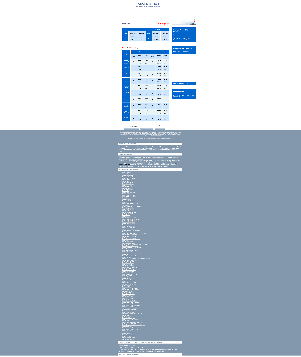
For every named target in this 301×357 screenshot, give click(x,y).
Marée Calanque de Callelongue (131, 305)
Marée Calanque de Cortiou (130, 319)
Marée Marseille (126, 315)
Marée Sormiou (126, 320)
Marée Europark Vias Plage (130, 178)
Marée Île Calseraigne (128, 318)
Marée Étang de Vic (127, 205)
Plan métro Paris (142, 138)
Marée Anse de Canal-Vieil (129, 256)
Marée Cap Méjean (127, 278)
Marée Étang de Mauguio (129, 217)
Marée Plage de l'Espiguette (130, 224)
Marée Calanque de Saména (130, 303)
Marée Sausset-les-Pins (129, 270)
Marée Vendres (126, 172)
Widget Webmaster (131, 138)
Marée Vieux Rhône (127, 241)
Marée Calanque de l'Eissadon (130, 327)
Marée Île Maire (126, 299)
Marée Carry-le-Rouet (128, 271)
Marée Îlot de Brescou (128, 184)
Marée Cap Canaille (127, 336)
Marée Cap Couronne (128, 265)
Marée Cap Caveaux (128, 291)
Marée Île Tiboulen (127, 298)
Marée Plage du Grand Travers (130, 219)
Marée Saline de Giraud (129, 243)
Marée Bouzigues (127, 193)
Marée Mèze (125, 191)
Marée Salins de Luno (128, 182)
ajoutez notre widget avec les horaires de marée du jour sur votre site (183, 95)
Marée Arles (125, 240)
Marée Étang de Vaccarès (129, 234)
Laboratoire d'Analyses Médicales (167, 138)
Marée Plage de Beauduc (129, 236)
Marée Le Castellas (127, 188)
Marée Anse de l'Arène (128, 335)
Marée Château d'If (127, 296)
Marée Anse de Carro (128, 261)
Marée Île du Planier (127, 280)
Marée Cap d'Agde (127, 185)
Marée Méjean (126, 277)
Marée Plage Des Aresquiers (130, 203)
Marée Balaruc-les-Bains (129, 196)
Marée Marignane (127, 275)
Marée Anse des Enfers (128, 326)
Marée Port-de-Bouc (127, 253)
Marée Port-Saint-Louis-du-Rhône (131, 247)
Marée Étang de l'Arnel (128, 209)
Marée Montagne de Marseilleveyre (132, 313)
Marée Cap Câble (127, 330)
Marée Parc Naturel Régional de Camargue (134, 233)
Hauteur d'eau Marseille (182, 49)
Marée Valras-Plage (127, 175)
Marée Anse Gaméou (128, 339)
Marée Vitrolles (126, 285)
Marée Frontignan (127, 199)
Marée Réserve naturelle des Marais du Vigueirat (135, 244)
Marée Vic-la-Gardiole (128, 201)
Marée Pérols (126, 215)
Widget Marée (178, 91)
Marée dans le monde (150, 138)
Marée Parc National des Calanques (132, 322)
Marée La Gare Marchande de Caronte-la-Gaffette (136, 258)
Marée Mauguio (126, 216)
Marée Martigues (127, 264)
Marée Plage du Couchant (129, 220)
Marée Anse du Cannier (128, 337)
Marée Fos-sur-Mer (127, 251)
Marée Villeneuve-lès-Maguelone (131, 206)
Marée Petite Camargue (129, 229)
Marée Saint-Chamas (128, 263)
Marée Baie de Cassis (128, 332)
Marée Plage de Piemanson (130, 246)
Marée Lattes (125, 210)
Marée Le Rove (126, 287)
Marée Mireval (126, 202)
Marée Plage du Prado (128, 312)
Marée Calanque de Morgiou (130, 323)
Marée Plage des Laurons (129, 260)
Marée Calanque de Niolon (129, 288)
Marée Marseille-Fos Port (129, 309)
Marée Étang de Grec (128, 213)
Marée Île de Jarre (127, 311)
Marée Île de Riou (127, 316)
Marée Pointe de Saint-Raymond (131, 239)
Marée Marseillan (127, 186)
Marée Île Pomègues (128, 292)
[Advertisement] (150, 12)
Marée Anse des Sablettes (129, 308)
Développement (157, 138)
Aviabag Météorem (158, 125)
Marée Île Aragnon (127, 268)
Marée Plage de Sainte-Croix (130, 267)
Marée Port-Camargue (128, 226)
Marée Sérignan (126, 174)
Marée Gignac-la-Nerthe (129, 282)
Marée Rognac (126, 281)
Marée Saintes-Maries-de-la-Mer (131, 230)
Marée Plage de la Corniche (130, 195)
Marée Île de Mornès (128, 232)
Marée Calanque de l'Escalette (130, 302)
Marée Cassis (126, 333)
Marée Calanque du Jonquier (130, 284)
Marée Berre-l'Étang (127, 272)
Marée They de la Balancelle (130, 250)
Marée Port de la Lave (128, 294)
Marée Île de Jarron (127, 306)
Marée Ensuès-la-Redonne (129, 274)
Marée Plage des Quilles (129, 192)
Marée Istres (125, 254)
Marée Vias (125, 179)
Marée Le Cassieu (127, 237)
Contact (137, 138)
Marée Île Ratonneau (128, 295)
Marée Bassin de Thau (128, 189)
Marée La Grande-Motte (128, 222)
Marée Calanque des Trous (129, 301)
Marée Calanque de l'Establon (130, 289)
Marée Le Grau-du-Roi (128, 227)
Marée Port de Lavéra (128, 257)
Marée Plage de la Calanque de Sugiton (133, 325)
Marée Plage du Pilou (128, 208)
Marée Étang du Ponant (128, 223)
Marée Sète (125, 198)
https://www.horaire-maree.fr (156, 135)
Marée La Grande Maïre (128, 177)
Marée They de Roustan (129, 248)
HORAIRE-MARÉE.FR (149, 3)
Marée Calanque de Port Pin (130, 329)
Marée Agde (125, 181)
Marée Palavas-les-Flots (129, 212)
